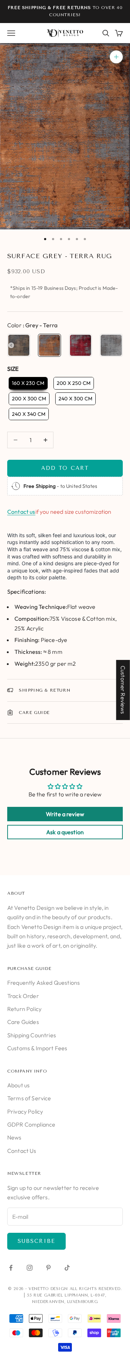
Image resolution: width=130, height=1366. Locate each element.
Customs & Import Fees (37, 1048)
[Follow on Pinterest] (48, 1267)
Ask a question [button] (65, 832)
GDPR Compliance (31, 1124)
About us (18, 1085)
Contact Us (21, 1150)
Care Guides (23, 1021)
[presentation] (11, 345)
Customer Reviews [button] (123, 690)
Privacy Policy (25, 1111)
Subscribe (36, 1241)
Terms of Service (29, 1098)
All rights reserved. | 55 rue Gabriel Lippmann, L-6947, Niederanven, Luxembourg (73, 1295)
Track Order (23, 995)
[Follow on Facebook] (10, 1267)
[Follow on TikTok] (67, 1267)
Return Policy (24, 1008)
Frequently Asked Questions (43, 982)
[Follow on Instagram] (29, 1267)
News (14, 1137)
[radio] (18, 345)
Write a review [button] (65, 814)
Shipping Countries (31, 1035)
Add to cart (65, 468)
